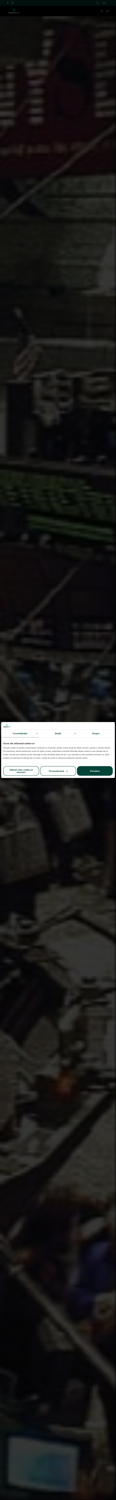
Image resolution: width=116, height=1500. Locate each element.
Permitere (95, 771)
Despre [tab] (96, 733)
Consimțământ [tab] (20, 733)
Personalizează (56, 771)
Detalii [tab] (58, 733)
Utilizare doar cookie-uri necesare (21, 771)
